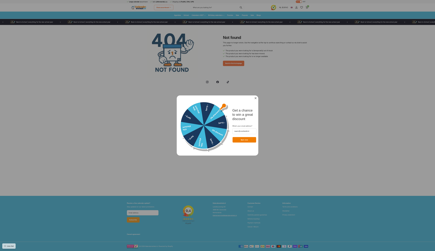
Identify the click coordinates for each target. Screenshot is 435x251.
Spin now (244, 140)
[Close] (255, 98)
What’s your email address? (242, 126)
